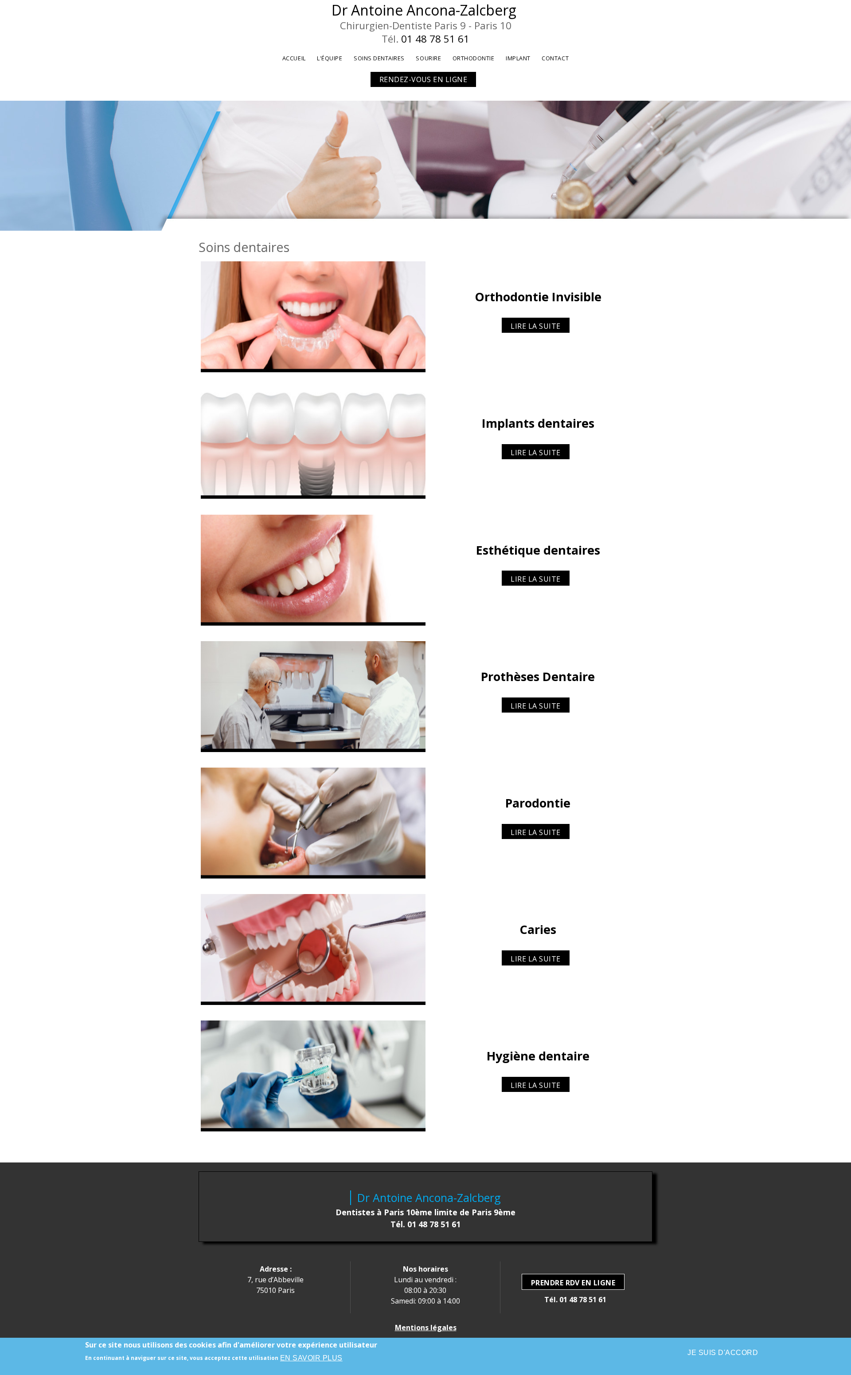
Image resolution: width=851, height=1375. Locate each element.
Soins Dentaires (379, 58)
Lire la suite (535, 326)
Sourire (428, 58)
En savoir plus (311, 1358)
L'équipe (329, 58)
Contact (555, 58)
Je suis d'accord (722, 1352)
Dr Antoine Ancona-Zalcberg (424, 10)
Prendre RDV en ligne (573, 1283)
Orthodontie (474, 58)
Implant (518, 58)
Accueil (294, 58)
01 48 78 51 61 (435, 39)
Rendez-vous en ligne (423, 79)
